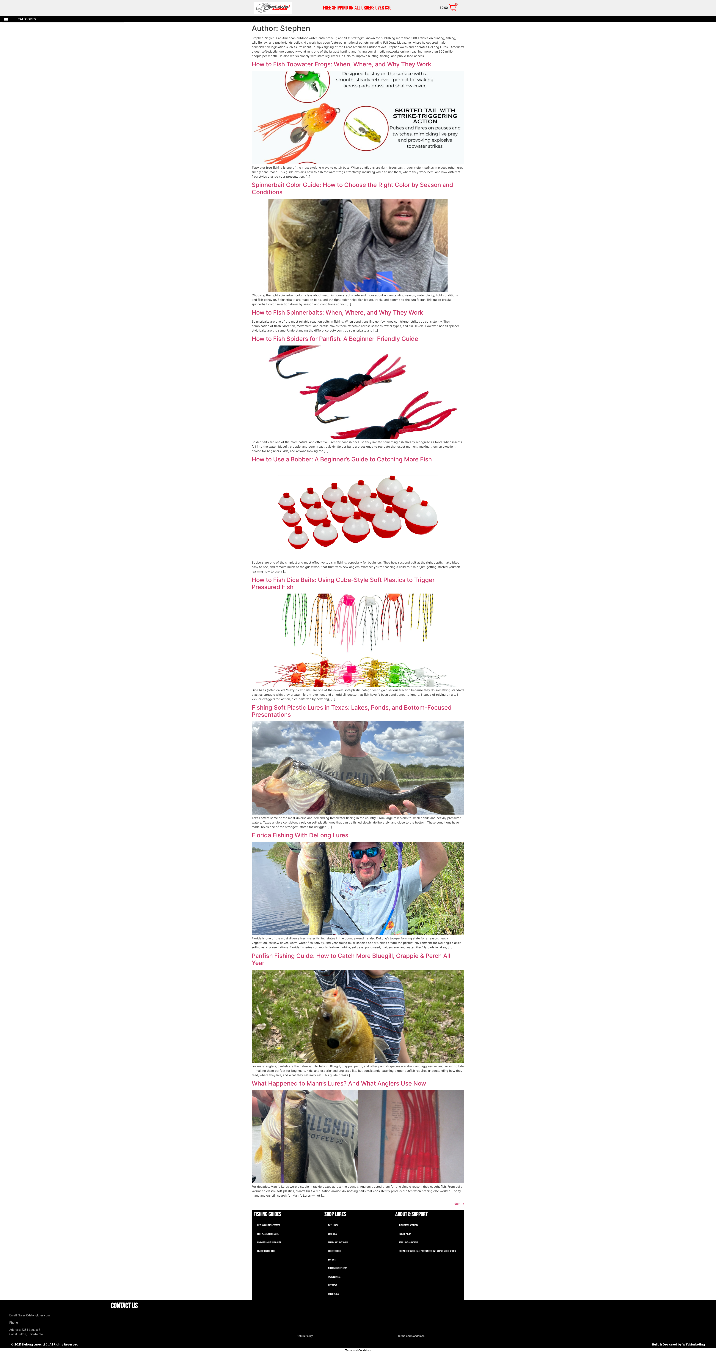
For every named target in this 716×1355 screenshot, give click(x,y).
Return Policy (405, 1234)
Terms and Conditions (408, 1242)
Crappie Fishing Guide (266, 1251)
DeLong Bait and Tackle (338, 1242)
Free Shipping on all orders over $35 (357, 7)
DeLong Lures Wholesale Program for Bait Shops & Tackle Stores (427, 1251)
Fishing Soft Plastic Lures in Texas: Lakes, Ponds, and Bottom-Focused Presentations (352, 711)
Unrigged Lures (334, 1251)
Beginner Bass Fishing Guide (269, 1242)
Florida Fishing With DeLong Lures (300, 835)
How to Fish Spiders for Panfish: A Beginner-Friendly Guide (335, 338)
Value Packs (333, 1294)
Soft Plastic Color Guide (268, 1234)
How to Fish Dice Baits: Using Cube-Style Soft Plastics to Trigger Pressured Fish (343, 583)
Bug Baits (332, 1259)
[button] (63, 19)
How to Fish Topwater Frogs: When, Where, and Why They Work (341, 64)
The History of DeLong (408, 1225)
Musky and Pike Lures (337, 1268)
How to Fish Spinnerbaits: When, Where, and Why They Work (337, 312)
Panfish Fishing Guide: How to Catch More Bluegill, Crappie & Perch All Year (351, 959)
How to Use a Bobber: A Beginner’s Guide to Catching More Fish (342, 459)
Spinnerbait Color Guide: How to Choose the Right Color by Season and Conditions (352, 188)
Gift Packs (332, 1285)
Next (459, 1204)
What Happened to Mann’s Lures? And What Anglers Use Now (339, 1083)
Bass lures (333, 1225)
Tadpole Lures (334, 1276)
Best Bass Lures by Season (268, 1225)
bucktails (332, 1234)
